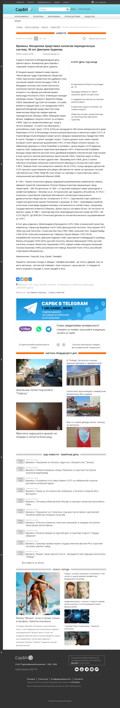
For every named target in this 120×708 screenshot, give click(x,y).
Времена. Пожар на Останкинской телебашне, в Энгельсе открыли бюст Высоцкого (62, 492)
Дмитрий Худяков (25, 287)
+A (40, 38)
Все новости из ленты (33, 562)
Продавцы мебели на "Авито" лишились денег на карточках (85, 93)
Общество (89, 16)
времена (22, 284)
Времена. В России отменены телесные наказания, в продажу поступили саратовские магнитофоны (63, 524)
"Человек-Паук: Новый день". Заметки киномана (81, 627)
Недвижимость (44, 2)
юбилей (43, 284)
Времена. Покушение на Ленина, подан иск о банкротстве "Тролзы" (60, 462)
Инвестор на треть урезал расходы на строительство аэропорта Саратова (87, 117)
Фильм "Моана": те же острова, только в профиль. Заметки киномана (38, 619)
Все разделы (100, 2)
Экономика (54, 16)
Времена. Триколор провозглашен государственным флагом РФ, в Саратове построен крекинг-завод (64, 545)
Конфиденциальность (61, 679)
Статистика (43, 679)
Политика (38, 16)
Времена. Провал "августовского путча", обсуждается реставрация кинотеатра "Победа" (66, 555)
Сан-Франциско (64, 284)
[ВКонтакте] (18, 279)
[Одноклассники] (26, 279)
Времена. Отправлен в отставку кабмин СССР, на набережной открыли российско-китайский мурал (62, 482)
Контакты (78, 679)
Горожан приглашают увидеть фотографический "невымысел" (86, 346)
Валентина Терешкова (83, 284)
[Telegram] (22, 279)
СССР (30, 284)
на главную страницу (36, 292)
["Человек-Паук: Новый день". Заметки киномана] (85, 638)
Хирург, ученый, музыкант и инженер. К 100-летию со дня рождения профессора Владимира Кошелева (84, 576)
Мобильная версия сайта (60, 701)
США (36, 284)
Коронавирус (22, 16)
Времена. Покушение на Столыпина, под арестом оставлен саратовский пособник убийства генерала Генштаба (62, 513)
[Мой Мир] (30, 279)
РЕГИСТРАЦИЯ (84, 9)
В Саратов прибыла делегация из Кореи (34, 346)
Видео (57, 2)
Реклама (31, 679)
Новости (20, 2)
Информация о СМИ (24, 669)
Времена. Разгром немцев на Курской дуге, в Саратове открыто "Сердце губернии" (62, 534)
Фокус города (61, 569)
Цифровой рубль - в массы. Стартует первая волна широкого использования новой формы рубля (84, 604)
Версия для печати (97, 38)
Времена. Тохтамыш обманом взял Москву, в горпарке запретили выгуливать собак (65, 503)
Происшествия (72, 16)
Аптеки (31, 2)
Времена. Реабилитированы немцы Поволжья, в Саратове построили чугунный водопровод (61, 471)
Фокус (66, 2)
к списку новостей (56, 292)
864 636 (74, 663)
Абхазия (52, 284)
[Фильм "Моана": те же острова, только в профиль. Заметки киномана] (38, 593)
